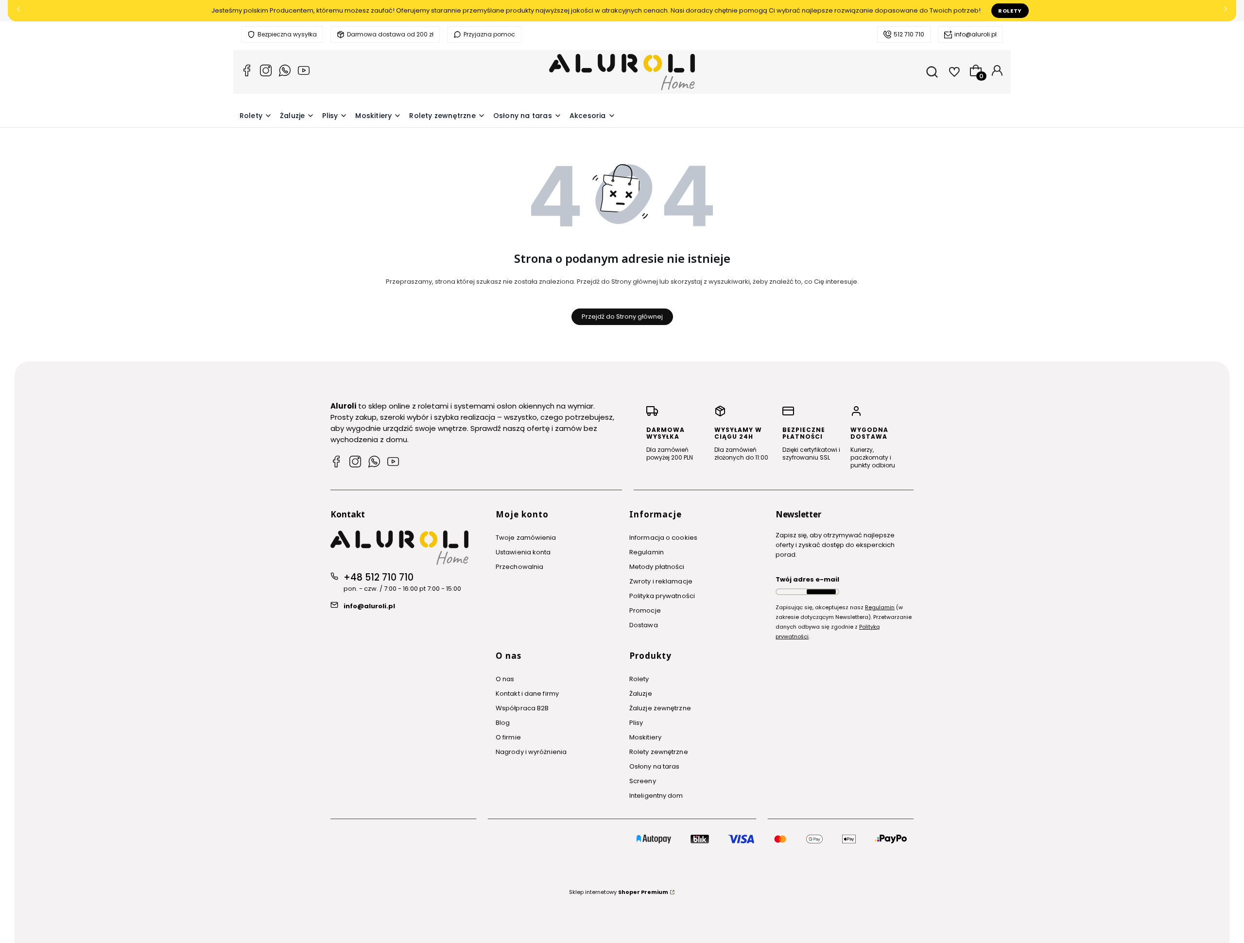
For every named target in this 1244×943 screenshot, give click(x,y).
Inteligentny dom (656, 795)
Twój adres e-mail (807, 579)
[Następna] (1225, 10)
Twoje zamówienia (526, 537)
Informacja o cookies (663, 537)
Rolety (1010, 11)
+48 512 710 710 (379, 577)
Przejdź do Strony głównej (622, 316)
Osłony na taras (654, 766)
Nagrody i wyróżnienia (531, 751)
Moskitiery (645, 737)
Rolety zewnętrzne (658, 751)
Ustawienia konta (523, 552)
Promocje (645, 610)
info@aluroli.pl (975, 34)
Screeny (642, 781)
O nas (505, 679)
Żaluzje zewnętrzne (660, 708)
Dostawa (643, 625)
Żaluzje (640, 693)
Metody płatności (657, 566)
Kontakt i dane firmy (527, 693)
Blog (503, 722)
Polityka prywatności (662, 595)
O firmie (508, 737)
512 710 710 (909, 34)
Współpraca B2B (522, 708)
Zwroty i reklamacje (660, 581)
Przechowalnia (519, 566)
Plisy (636, 722)
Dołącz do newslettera (821, 591)
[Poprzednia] (18, 10)
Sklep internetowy (618, 892)
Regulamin (646, 552)
